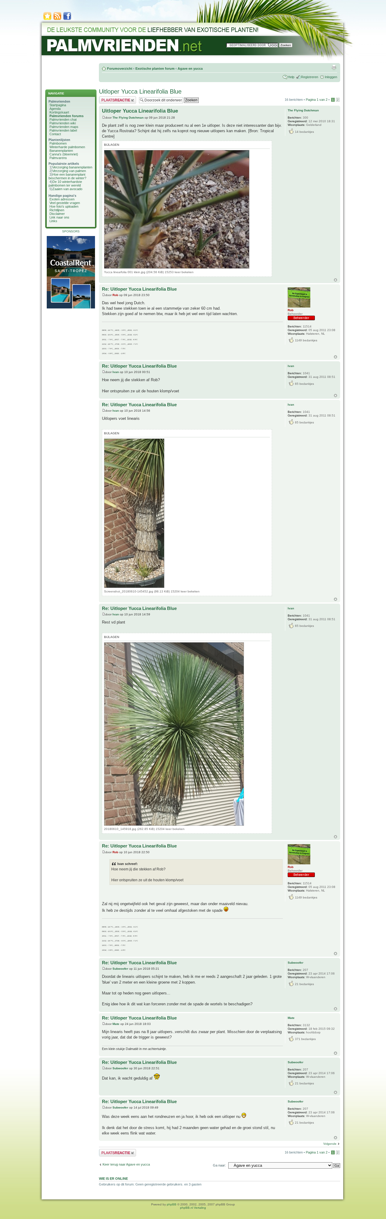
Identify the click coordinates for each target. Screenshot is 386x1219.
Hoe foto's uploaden (63, 206)
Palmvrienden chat (63, 119)
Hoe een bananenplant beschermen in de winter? (67, 176)
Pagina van (316, 99)
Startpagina (57, 105)
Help (291, 77)
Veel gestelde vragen (64, 203)
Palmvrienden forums (66, 116)
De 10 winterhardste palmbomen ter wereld (65, 183)
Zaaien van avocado (67, 189)
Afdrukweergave (334, 67)
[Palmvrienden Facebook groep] (67, 19)
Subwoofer (120, 968)
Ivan (115, 372)
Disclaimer (57, 213)
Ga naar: (219, 1165)
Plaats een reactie (112, 98)
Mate (115, 1024)
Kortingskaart (59, 112)
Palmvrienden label (63, 130)
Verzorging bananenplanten (72, 167)
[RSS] (57, 19)
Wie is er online (113, 1178)
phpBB (171, 1204)
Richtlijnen (56, 210)
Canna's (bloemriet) (63, 154)
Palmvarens (58, 158)
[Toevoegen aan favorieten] (47, 19)
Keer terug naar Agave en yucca (126, 1164)
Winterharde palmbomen (67, 147)
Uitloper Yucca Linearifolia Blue (140, 91)
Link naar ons (59, 217)
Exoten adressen (61, 199)
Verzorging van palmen (69, 171)
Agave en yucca (190, 68)
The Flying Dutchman (128, 117)
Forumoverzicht (119, 68)
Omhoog (335, 280)
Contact (55, 134)
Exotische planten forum (155, 68)
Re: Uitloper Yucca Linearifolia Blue (139, 289)
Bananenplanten (61, 150)
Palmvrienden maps (63, 127)
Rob (115, 295)
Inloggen (331, 77)
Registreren (309, 77)
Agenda (55, 108)
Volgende (330, 1143)
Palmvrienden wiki (62, 123)
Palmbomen (58, 143)
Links (53, 221)
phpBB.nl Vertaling (193, 1207)
